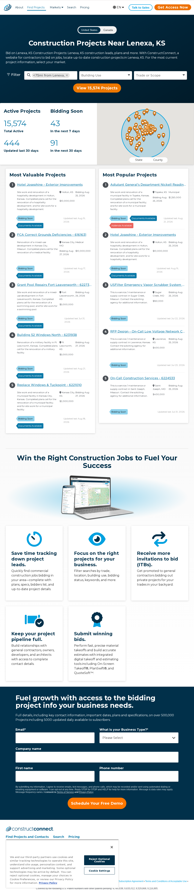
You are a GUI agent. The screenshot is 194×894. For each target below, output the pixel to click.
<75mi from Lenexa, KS (49, 75)
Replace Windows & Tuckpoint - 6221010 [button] (49, 385)
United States (89, 29)
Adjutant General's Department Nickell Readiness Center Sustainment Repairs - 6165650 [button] (149, 184)
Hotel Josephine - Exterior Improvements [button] (50, 184)
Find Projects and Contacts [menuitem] (27, 837)
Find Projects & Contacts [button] (36, 8)
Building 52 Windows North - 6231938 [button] (47, 335)
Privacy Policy (86, 792)
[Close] (112, 847)
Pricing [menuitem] (74, 837)
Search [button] (71, 7)
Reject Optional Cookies (99, 860)
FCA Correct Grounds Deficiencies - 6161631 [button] (51, 235)
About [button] (19, 7)
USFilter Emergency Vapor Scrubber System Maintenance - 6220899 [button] (149, 285)
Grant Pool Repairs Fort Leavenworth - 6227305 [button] (55, 285)
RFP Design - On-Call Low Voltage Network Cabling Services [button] (149, 331)
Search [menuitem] (58, 837)
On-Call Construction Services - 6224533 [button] (142, 378)
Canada (108, 29)
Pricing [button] (84, 7)
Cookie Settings (99, 870)
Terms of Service (65, 792)
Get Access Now (173, 7)
